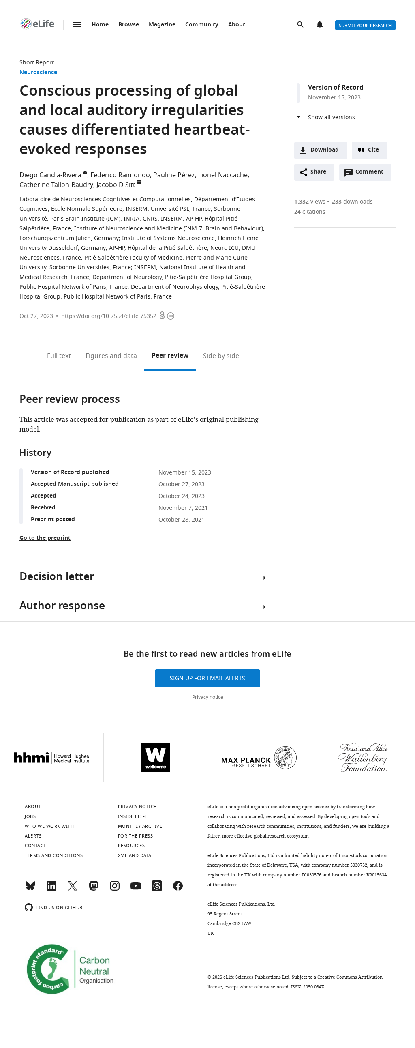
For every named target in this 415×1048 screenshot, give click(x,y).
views (309, 202)
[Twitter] (72, 889)
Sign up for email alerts (207, 678)
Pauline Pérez (174, 175)
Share (318, 172)
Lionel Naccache (223, 175)
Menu (77, 25)
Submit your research (365, 25)
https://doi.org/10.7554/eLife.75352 (108, 316)
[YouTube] (135, 889)
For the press (135, 836)
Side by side (221, 356)
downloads (352, 202)
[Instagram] (114, 889)
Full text (59, 356)
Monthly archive (140, 826)
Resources (131, 845)
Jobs (30, 816)
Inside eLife (133, 816)
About (236, 25)
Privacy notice (207, 697)
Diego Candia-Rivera (50, 175)
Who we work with (49, 826)
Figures (111, 356)
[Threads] (157, 889)
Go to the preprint (45, 538)
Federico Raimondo (120, 175)
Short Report (36, 62)
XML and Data (135, 855)
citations (309, 212)
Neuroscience (38, 72)
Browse (128, 25)
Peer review (170, 356)
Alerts (320, 25)
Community (201, 25)
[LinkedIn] (51, 889)
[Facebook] (178, 889)
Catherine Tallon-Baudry (56, 185)
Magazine (162, 25)
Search (301, 25)
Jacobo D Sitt (115, 185)
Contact (35, 845)
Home (100, 25)
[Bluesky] (30, 889)
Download (324, 150)
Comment (372, 174)
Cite (373, 150)
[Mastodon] (93, 889)
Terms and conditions (54, 855)
